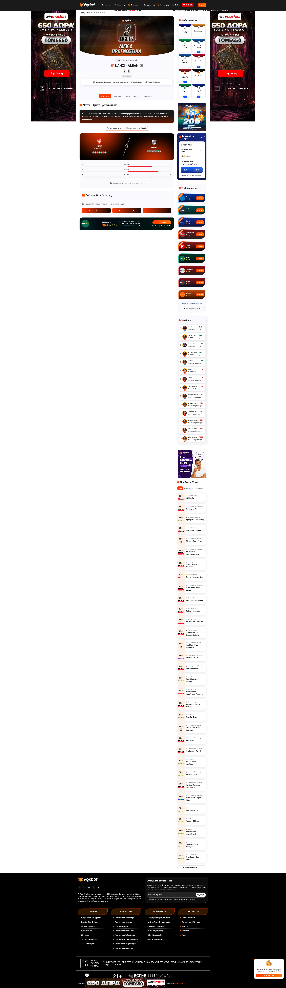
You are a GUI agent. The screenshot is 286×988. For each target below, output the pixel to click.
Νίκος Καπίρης (192, 437)
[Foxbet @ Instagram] (88, 887)
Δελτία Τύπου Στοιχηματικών (159, 922)
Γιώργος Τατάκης (193, 344)
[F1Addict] (184, 328)
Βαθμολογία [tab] (147, 96)
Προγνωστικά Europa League (125, 944)
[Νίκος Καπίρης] (184, 438)
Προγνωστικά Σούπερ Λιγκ (124, 931)
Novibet (188, 209)
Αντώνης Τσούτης (193, 429)
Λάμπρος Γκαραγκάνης (193, 420)
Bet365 (188, 257)
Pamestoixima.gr (190, 233)
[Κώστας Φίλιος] (184, 413)
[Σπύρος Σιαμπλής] (184, 336)
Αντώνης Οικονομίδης (193, 403)
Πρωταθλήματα (87, 931)
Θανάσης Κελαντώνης (193, 352)
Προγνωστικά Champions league (126, 939)
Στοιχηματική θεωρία (89, 939)
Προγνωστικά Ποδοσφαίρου (125, 918)
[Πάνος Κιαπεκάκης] (184, 396)
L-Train (190, 378)
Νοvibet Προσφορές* (155, 931)
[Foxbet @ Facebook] (79, 887)
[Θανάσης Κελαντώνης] (184, 353)
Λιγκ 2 (89, 13)
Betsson (188, 293)
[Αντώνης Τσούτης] (184, 430)
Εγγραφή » (162, 222)
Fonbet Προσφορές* (155, 939)
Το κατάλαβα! (269, 975)
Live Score (85, 935)
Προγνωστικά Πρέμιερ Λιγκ (125, 935)
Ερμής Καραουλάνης (193, 386)
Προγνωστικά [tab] (105, 96)
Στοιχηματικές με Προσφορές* (159, 918)
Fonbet (188, 245)
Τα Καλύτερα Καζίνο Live (191, 922)
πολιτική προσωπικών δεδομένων (184, 899)
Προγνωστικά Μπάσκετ (123, 922)
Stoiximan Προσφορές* (156, 926)
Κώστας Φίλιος (192, 412)
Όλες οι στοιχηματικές (191, 309)
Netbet (188, 281)
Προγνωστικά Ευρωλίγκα (124, 948)
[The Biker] (184, 362)
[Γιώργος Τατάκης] (184, 345)
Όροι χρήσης (82, 983)
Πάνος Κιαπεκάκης (193, 395)
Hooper (190, 369)
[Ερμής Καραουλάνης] (184, 387)
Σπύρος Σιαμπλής (193, 335)
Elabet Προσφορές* (155, 935)
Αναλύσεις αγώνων (88, 926)
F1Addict (190, 327)
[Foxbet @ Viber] (93, 887)
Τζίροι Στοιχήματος (88, 944)
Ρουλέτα (185, 926)
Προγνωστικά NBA (121, 926)
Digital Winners (179, 983)
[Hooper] (184, 370)
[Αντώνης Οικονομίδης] (184, 404)
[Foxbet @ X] (84, 887)
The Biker (190, 361)
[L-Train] (184, 379)
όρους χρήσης (164, 899)
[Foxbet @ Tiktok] (98, 887)
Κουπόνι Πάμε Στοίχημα (89, 922)
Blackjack (185, 931)
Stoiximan (189, 197)
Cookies (278, 971)
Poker (184, 935)
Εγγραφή (202, 5)
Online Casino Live (188, 918)
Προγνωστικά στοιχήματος (91, 918)
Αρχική (82, 13)
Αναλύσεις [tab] (118, 96)
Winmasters (189, 269)
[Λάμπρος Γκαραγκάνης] (184, 421)
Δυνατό (188, 156)
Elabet (188, 221)
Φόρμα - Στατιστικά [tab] (132, 96)
